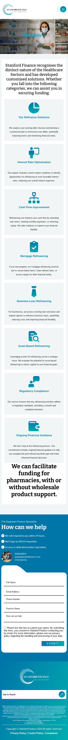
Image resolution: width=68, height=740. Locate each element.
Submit (53, 643)
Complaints (51, 733)
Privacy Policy (18, 733)
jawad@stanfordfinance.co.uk (27, 557)
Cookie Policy (35, 733)
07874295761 (21, 560)
